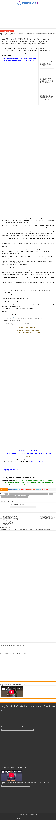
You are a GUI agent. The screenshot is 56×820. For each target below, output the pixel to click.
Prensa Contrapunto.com (7, 495)
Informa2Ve (5, 46)
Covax (6, 493)
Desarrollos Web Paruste (31, 814)
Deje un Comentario (32, 46)
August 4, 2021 (24, 324)
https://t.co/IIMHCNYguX (11, 295)
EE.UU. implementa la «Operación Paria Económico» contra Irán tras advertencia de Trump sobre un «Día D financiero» (47, 80)
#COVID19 (38, 318)
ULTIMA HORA (23, 46)
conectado (26, 527)
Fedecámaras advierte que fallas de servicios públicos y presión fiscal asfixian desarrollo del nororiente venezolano (47, 63)
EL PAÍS (6, 33)
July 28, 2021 (24, 298)
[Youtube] (29, 816)
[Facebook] (25, 816)
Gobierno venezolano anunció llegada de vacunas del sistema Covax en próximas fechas (29, 493)
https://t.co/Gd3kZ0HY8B (11, 320)
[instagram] (30, 816)
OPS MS (51, 493)
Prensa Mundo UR (24, 495)
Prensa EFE (16, 495)
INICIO (1, 33)
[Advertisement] (28, 16)
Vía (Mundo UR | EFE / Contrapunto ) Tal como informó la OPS (14, 497)
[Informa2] (28, 3)
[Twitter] (26, 816)
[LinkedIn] (28, 816)
